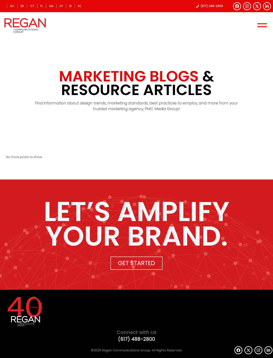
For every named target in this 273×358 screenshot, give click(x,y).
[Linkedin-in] (267, 6)
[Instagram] (247, 6)
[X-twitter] (257, 6)
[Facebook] (237, 6)
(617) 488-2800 (136, 339)
